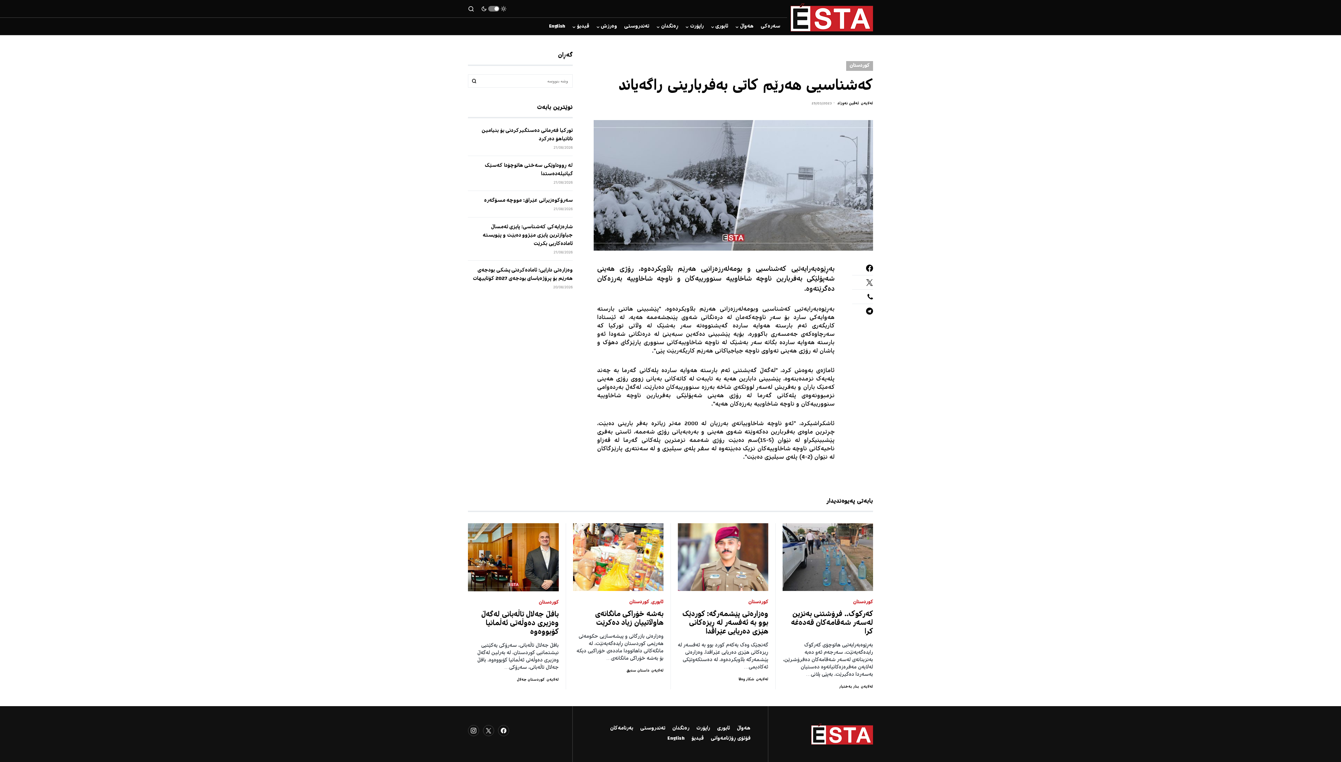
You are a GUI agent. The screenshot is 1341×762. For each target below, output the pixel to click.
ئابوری (657, 602)
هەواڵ (743, 728)
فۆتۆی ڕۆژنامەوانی (730, 738)
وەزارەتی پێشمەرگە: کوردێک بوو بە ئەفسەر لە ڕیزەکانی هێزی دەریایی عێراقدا (725, 623)
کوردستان (860, 65)
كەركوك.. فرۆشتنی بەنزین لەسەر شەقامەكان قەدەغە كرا (832, 623)
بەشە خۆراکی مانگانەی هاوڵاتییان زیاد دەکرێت (629, 618)
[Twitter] (488, 731)
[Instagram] (473, 731)
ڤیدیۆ (697, 738)
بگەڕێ (474, 81)
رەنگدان (680, 728)
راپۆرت (703, 728)
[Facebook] (503, 731)
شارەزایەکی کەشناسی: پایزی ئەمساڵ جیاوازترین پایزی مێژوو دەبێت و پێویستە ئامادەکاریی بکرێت (528, 235)
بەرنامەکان (621, 728)
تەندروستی (652, 728)
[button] (493, 8)
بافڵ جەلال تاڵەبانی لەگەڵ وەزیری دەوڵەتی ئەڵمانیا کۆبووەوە (520, 623)
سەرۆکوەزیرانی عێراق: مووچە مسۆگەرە (528, 200)
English (675, 738)
